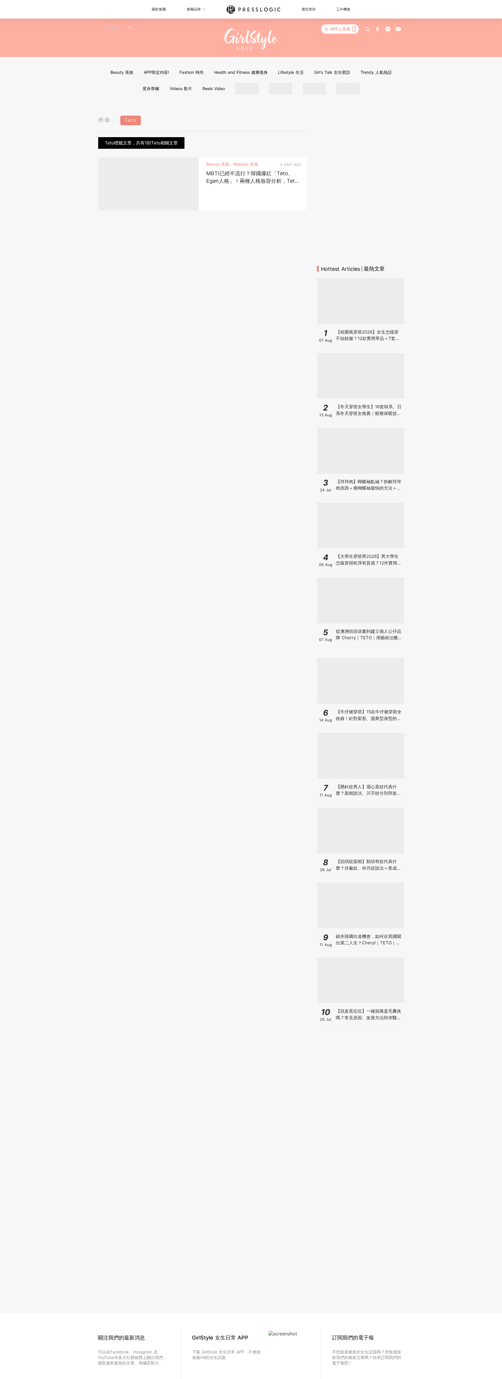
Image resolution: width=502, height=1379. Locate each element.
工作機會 (343, 9)
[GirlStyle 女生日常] (251, 39)
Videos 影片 (181, 88)
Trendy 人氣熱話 (376, 72)
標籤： (107, 120)
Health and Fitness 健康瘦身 (241, 72)
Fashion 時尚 (192, 72)
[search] (367, 29)
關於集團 (159, 9)
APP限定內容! (156, 72)
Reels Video (213, 88)
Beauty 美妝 (121, 72)
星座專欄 (151, 88)
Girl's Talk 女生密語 (332, 72)
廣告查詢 (308, 9)
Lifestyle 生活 (291, 72)
